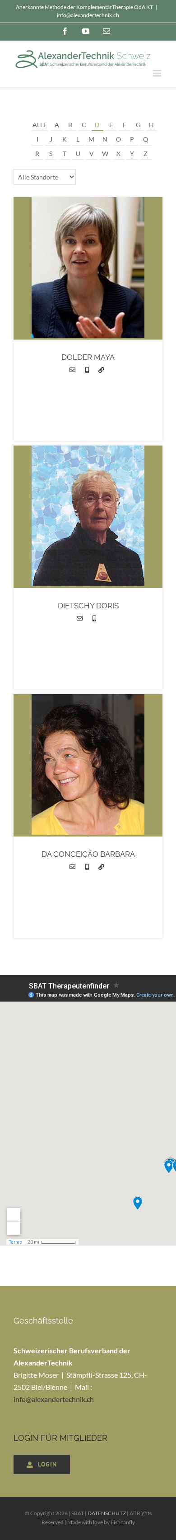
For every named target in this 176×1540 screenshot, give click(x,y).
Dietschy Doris (88, 605)
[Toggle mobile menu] (157, 73)
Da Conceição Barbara (88, 854)
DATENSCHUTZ (107, 1513)
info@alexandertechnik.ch (88, 15)
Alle (39, 125)
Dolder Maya (88, 357)
